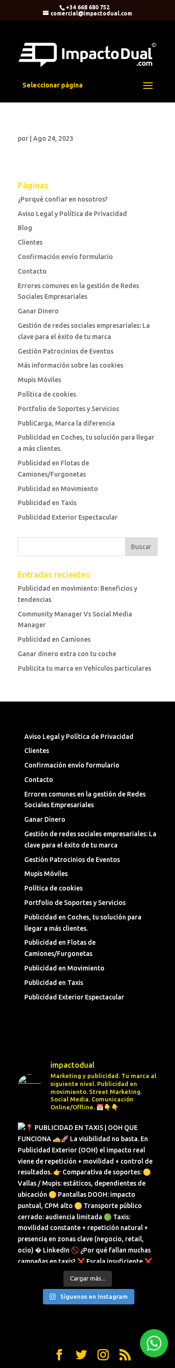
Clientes (30, 242)
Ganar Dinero (38, 311)
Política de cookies (47, 394)
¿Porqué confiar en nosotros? (63, 199)
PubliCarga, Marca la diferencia (66, 423)
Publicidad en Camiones (54, 639)
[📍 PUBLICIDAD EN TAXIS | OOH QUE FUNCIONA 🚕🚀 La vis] (88, 1192)
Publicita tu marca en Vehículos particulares (84, 668)
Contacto (32, 271)
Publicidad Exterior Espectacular (68, 517)
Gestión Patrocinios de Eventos (65, 351)
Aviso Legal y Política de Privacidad (72, 213)
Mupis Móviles (39, 380)
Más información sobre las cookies (70, 365)
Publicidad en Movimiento (58, 488)
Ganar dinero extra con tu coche (67, 654)
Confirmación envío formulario (65, 257)
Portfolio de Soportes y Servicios (68, 409)
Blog (25, 228)
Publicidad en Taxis (47, 503)
